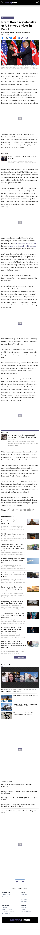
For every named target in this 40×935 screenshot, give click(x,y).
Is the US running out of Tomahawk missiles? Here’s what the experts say (13, 561)
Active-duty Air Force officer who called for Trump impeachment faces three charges (18, 805)
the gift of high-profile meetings (26, 243)
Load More (20, 657)
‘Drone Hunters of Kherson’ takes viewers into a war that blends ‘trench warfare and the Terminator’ (13, 546)
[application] (20, 677)
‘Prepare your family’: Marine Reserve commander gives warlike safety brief (12, 522)
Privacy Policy (6, 894)
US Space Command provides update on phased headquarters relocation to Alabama (12, 629)
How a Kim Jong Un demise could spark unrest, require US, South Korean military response (22, 437)
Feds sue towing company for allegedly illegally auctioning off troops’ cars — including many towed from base (13, 644)
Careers (23, 909)
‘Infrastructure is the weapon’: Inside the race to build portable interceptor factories (13, 575)
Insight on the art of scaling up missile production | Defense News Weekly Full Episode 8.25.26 (25, 696)
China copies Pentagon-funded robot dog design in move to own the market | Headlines (25, 713)
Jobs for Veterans (26, 912)
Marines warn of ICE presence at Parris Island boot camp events (12, 602)
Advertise (4, 907)
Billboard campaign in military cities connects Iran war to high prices (19, 792)
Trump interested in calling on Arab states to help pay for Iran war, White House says (13, 615)
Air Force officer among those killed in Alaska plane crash (18, 812)
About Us (23, 907)
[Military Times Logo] (11, 3)
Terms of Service (7, 897)
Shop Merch (24, 901)
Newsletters (24, 897)
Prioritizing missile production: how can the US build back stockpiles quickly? (25, 704)
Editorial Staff (5, 914)
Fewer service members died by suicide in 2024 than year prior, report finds (12, 589)
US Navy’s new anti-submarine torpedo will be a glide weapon (19, 799)
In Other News (6, 517)
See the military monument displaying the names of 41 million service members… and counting (19, 690)
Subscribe (24, 894)
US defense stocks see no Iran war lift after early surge (12, 535)
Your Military (7, 18)
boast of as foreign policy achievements (22, 246)
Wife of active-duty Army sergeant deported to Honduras (16, 785)
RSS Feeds (24, 899)
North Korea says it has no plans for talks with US (22, 157)
